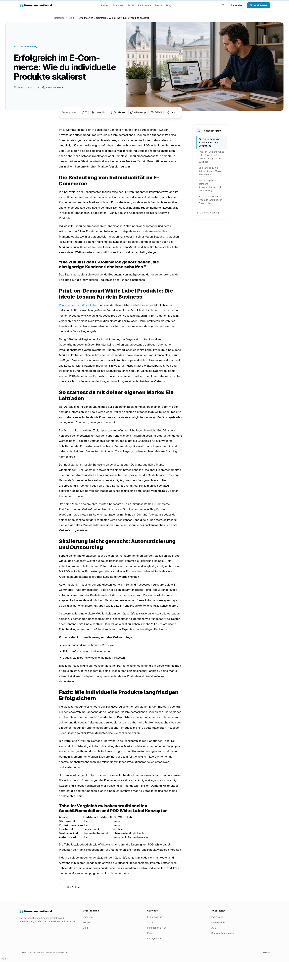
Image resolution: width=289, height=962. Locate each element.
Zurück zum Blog (27, 46)
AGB (213, 927)
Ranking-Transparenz (222, 933)
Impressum (217, 917)
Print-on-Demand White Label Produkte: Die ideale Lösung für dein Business (211, 156)
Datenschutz (218, 922)
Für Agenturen (154, 938)
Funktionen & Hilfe (157, 927)
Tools (131, 5)
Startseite (59, 17)
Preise (158, 5)
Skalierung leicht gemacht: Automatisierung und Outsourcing (210, 185)
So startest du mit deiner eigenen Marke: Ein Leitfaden (210, 171)
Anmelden (237, 5)
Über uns (88, 917)
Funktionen (144, 5)
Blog (168, 5)
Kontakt (87, 922)
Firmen (105, 5)
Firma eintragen (259, 5)
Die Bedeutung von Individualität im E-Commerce (209, 142)
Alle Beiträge (73, 887)
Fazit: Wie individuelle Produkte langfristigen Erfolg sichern (210, 200)
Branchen (118, 5)
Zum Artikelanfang (210, 212)
